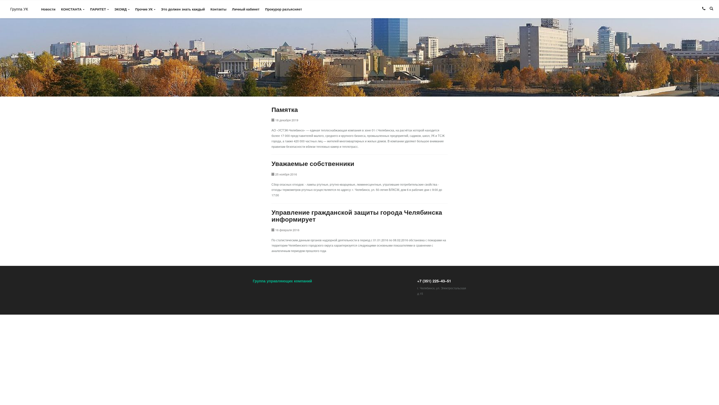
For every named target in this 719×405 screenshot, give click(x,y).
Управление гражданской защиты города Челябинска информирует (356, 216)
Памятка (284, 109)
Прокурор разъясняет (283, 9)
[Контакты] (704, 9)
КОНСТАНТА (72, 9)
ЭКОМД (121, 9)
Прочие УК (144, 9)
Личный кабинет (246, 9)
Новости (48, 9)
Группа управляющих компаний (282, 281)
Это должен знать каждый (183, 9)
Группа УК (19, 9)
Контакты (218, 9)
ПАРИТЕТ (98, 9)
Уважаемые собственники (312, 163)
